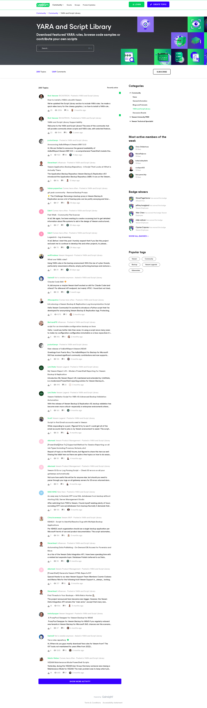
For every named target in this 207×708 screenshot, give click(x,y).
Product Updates (89, 5)
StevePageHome (143, 198)
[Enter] (38, 48)
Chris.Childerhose (142, 147)
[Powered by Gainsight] (103, 697)
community (149, 258)
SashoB (51, 277)
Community (41, 13)
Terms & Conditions (93, 702)
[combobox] (65, 48)
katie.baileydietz (141, 160)
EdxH (50, 210)
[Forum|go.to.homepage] (43, 5)
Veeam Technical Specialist (142, 121)
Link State (52, 366)
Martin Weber (53, 658)
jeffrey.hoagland (142, 205)
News (135, 97)
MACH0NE (52, 491)
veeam (134, 258)
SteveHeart (52, 162)
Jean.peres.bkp (140, 174)
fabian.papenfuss (55, 188)
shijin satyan (141, 220)
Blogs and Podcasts (140, 105)
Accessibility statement (112, 702)
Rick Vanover (53, 95)
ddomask (51, 440)
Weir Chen (140, 212)
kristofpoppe (53, 613)
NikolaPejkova (140, 153)
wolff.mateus (53, 255)
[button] (158, 4)
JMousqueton (53, 300)
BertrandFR (52, 322)
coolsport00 (140, 167)
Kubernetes (136, 270)
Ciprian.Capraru (142, 227)
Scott (50, 418)
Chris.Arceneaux (54, 517)
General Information (140, 101)
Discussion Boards (139, 112)
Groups (77, 5)
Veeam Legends (151, 264)
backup (134, 264)
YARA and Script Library (141, 109)
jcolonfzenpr (53, 140)
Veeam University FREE (140, 117)
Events (69, 5)
